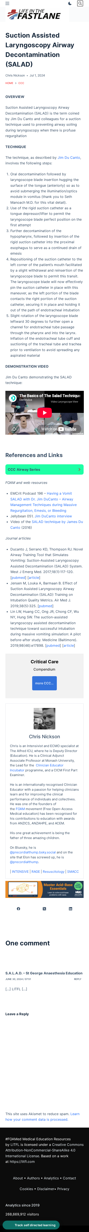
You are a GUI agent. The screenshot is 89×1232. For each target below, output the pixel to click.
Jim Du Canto (69, 157)
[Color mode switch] (69, 3)
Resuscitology (53, 872)
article (34, 577)
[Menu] (7, 3)
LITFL (15, 1144)
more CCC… (44, 683)
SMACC (73, 872)
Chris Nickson (44, 736)
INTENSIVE (20, 872)
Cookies (27, 1189)
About (18, 1178)
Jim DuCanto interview (53, 516)
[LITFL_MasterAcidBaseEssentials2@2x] (44, 889)
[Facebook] (19, 908)
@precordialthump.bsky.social (33, 852)
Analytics (51, 1178)
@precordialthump (24, 862)
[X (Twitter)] (45, 908)
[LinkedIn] (71, 908)
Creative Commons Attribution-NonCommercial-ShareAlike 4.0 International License (44, 1150)
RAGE (36, 872)
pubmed (18, 577)
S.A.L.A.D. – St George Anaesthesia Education (44, 973)
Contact (69, 1178)
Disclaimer (45, 1189)
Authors (33, 1178)
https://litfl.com (22, 1161)
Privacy (63, 1189)
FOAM (20, 809)
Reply (77, 979)
